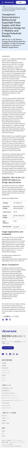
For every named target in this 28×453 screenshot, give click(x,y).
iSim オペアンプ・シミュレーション (10, 398)
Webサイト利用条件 (6, 440)
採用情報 (4, 365)
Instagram (14, 354)
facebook (6, 319)
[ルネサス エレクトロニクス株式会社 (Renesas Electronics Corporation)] (9, 2)
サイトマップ (22, 442)
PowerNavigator (5, 403)
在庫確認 (4, 420)
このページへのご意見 (7, 444)
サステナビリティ (6, 373)
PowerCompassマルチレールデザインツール (12, 400)
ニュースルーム (10, 6)
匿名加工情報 (5, 442)
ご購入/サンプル (6, 418)
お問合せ (4, 375)
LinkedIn (17, 354)
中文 (3, 433)
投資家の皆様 (5, 368)
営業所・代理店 (5, 423)
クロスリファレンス (6, 408)
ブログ (3, 378)
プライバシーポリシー (18, 440)
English (3, 431)
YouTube (3, 354)
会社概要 (4, 363)
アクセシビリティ (13, 442)
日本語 (3, 436)
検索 (21, 2)
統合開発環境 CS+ (6, 390)
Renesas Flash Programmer (8, 393)
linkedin (3, 319)
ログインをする (8, 348)
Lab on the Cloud (6, 405)
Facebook (10, 354)
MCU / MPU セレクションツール (9, 395)
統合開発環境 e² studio (7, 388)
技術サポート (5, 415)
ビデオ (3, 380)
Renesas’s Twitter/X (6, 354)
